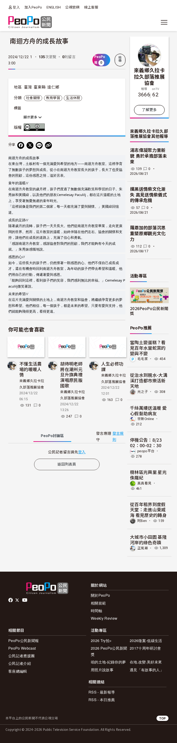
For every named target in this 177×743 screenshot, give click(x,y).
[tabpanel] (66, 452)
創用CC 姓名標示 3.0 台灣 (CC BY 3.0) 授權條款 (35, 127)
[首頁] (30, 22)
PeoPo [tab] (52, 436)
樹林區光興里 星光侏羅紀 (148, 475)
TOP (162, 718)
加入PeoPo (33, 7)
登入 (16, 7)
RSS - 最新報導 (101, 692)
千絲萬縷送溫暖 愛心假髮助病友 (148, 410)
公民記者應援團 (21, 655)
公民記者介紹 (19, 663)
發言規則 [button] (118, 436)
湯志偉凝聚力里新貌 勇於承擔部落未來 (148, 156)
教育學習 (53, 98)
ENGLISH (54, 7)
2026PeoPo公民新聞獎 (149, 310)
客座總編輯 (17, 671)
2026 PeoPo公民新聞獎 (109, 651)
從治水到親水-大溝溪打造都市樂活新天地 (148, 380)
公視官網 (72, 7)
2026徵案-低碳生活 (146, 640)
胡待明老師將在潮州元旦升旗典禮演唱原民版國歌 (71, 374)
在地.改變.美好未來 (146, 662)
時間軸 (96, 610)
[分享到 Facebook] (20, 145)
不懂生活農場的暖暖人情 (30, 369)
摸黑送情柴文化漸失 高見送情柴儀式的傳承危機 (148, 195)
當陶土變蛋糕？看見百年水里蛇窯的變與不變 (148, 347)
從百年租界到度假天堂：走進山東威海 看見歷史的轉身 (148, 509)
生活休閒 (73, 98)
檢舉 (120, 59)
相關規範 (98, 603)
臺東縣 (40, 87)
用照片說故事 (102, 669)
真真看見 (144, 483)
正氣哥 (142, 548)
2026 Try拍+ (101, 640)
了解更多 (149, 110)
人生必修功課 (112, 366)
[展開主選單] (164, 22)
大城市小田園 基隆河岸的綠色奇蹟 (148, 539)
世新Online (145, 419)
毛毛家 (142, 359)
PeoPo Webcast (22, 648)
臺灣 (28, 87)
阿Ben (142, 521)
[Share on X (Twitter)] (30, 145)
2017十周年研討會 (145, 648)
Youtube (25, 600)
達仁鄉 (53, 87)
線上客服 (91, 7)
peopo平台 (145, 451)
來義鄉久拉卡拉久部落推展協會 (149, 76)
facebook (11, 600)
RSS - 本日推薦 (101, 699)
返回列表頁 (66, 464)
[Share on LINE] (39, 145)
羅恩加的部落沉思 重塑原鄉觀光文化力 (148, 233)
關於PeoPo (100, 595)
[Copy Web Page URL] (48, 145)
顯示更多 (31, 117)
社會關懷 (33, 98)
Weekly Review (104, 618)
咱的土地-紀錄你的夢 (108, 662)
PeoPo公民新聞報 (23, 640)
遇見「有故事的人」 (147, 669)
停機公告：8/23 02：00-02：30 (146, 442)
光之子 (142, 392)
